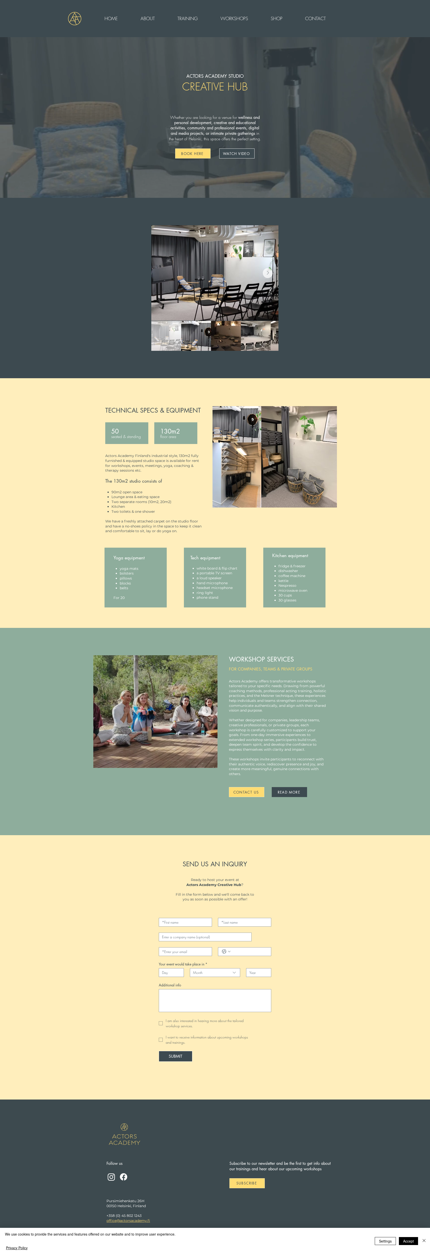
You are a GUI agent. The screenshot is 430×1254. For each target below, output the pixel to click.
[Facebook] (123, 1177)
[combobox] (215, 972)
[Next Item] (268, 273)
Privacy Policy (17, 1247)
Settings (385, 1241)
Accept (408, 1241)
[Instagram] (111, 1177)
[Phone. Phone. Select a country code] (226, 952)
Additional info (170, 985)
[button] (147, 18)
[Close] (424, 1241)
